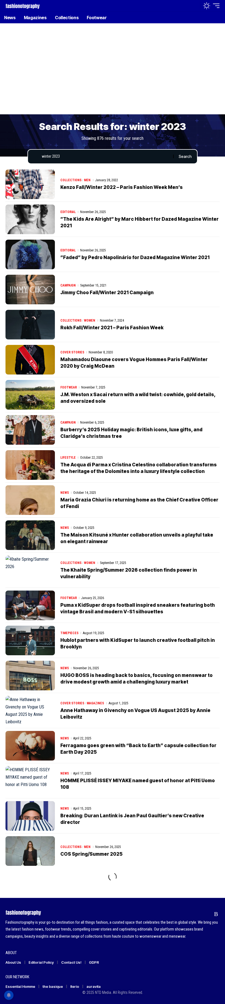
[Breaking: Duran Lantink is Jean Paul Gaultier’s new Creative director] (30, 816)
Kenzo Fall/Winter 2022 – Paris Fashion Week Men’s (121, 187)
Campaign (68, 285)
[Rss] (216, 914)
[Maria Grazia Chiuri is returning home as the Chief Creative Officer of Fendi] (30, 500)
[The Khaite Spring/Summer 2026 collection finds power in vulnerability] (30, 570)
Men (87, 180)
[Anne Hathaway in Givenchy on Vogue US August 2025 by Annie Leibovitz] (30, 710)
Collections (70, 180)
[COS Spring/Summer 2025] (30, 851)
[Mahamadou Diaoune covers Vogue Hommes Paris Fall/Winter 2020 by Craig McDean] (30, 360)
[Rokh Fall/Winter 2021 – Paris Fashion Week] (30, 324)
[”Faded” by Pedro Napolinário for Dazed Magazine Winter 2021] (30, 254)
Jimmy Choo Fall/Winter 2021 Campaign (107, 292)
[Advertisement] (112, 72)
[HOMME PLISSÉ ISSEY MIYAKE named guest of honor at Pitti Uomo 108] (30, 781)
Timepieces (69, 633)
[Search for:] (105, 156)
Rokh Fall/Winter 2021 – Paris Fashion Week (112, 327)
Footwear (68, 387)
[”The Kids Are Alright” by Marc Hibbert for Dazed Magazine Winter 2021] (30, 219)
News (64, 493)
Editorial (68, 212)
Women (89, 320)
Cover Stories (72, 352)
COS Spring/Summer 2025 (91, 854)
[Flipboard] (205, 914)
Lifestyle (68, 458)
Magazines (95, 703)
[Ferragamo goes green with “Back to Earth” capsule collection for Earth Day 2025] (30, 746)
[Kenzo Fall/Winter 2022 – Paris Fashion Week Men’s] (30, 184)
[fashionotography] (22, 5)
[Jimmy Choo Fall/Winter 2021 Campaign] (30, 289)
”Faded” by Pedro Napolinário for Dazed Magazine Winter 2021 (135, 257)
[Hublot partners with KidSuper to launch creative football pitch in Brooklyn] (30, 640)
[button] (194, 5)
